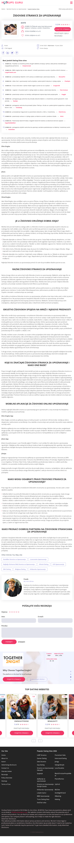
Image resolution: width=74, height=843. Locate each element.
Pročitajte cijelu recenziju (61, 34)
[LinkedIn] (7, 52)
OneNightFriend (60, 793)
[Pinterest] (16, 52)
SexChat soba (41, 803)
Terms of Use (5, 784)
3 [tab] (70, 677)
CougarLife (56, 85)
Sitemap (4, 781)
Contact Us (5, 768)
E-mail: (40, 616)
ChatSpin (67, 81)
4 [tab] (70, 679)
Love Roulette (59, 768)
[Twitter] (12, 52)
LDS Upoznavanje (58, 564)
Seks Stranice (41, 762)
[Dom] (12, 2)
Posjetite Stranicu (63, 29)
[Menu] (71, 3)
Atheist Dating (43, 564)
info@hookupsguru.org (19, 812)
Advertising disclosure (9, 765)
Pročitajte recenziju (21, 728)
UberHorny (62, 112)
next (40, 740)
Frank (26, 579)
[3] (14, 612)
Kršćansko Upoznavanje (38, 569)
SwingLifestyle (59, 765)
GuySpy (15, 101)
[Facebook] (3, 52)
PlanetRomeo (59, 779)
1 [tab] (70, 671)
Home (3, 755)
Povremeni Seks (60, 755)
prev (33, 740)
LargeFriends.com (10, 72)
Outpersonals (26, 66)
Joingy (57, 762)
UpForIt (57, 784)
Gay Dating (40, 765)
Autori (3, 762)
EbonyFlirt (62, 77)
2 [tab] (70, 674)
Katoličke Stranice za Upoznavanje (14, 559)
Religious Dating (20, 569)
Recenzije (4, 775)
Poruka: (4, 626)
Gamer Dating (42, 758)
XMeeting (58, 796)
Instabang (19, 107)
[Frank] (12, 587)
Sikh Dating (7, 569)
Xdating (57, 799)
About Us (4, 758)
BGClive (57, 790)
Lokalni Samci (41, 793)
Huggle (64, 94)
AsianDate (11, 129)
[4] (16, 612)
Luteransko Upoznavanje (38, 559)
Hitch (61, 116)
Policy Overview (6, 778)
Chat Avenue (64, 90)
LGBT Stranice (41, 755)
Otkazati (21, 642)
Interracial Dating (61, 758)
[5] (18, 612)
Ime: (3, 616)
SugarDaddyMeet (10, 123)
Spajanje (40, 773)
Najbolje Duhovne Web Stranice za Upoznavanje (19, 564)
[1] (10, 612)
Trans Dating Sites (43, 799)
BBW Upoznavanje (43, 796)
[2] (12, 612)
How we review (6, 771)
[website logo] (10, 29)
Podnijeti (9, 642)
